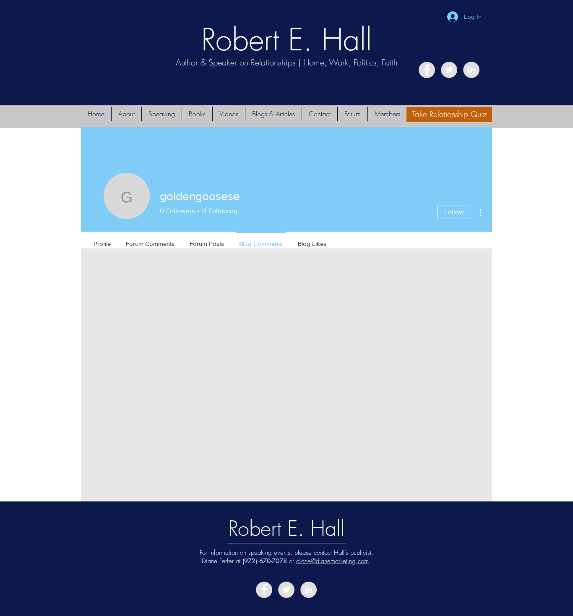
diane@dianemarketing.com (332, 561)
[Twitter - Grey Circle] (449, 70)
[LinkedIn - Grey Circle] (471, 70)
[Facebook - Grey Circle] (427, 70)
